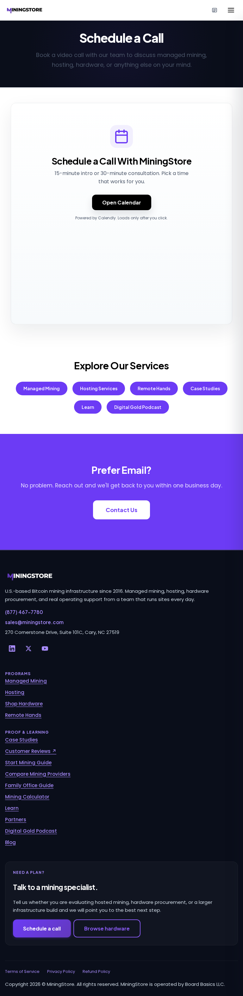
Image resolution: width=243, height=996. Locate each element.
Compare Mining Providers (38, 774)
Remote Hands (154, 388)
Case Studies (205, 388)
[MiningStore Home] (25, 10)
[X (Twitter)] (28, 648)
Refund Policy (96, 971)
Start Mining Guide (28, 762)
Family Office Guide (29, 785)
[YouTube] (45, 648)
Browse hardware (107, 928)
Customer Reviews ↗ (30, 751)
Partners (15, 819)
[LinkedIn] (12, 648)
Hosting (14, 692)
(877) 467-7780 (24, 612)
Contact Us (121, 509)
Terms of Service (22, 971)
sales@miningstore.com (34, 622)
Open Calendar (121, 202)
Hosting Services (98, 388)
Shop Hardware (24, 703)
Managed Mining (41, 388)
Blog (10, 842)
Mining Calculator (27, 796)
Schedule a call (42, 928)
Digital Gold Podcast (137, 407)
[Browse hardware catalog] (214, 10)
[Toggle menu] (231, 10)
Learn (88, 407)
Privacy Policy (61, 971)
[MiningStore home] (121, 576)
